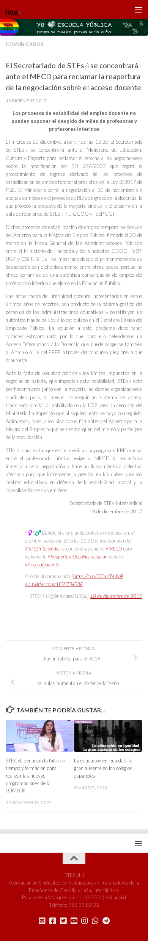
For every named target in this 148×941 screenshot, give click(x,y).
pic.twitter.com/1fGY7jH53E (54, 584)
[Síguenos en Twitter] (63, 921)
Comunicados (24, 44)
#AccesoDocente (42, 564)
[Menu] (138, 9)
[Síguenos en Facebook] (53, 921)
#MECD (113, 549)
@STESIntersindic (42, 549)
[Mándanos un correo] (42, 921)
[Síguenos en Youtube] (74, 921)
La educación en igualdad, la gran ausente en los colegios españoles (103, 768)
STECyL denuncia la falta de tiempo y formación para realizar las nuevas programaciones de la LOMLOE (35, 776)
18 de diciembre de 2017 (116, 596)
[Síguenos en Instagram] (84, 921)
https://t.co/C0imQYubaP (98, 576)
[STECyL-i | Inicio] (15, 9)
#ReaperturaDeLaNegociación (77, 557)
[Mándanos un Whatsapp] (95, 921)
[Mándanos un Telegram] (106, 921)
